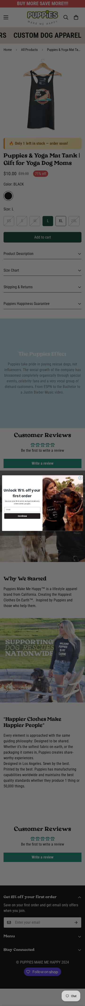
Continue (22, 516)
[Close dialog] (80, 477)
